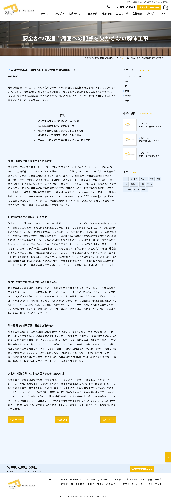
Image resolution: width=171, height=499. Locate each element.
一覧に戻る (62, 419)
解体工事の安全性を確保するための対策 (58, 121)
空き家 (128, 95)
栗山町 (136, 189)
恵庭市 (149, 184)
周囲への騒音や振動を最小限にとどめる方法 (60, 130)
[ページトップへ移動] (161, 468)
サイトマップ (155, 484)
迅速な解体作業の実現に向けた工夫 (56, 126)
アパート (144, 179)
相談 (142, 184)
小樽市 (144, 189)
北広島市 (127, 189)
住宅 (125, 184)
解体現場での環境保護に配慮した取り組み (59, 135)
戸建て (128, 91)
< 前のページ (16, 419)
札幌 (125, 179)
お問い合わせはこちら (149, 7)
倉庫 (127, 81)
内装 (158, 179)
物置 (151, 179)
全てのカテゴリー (133, 76)
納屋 (127, 100)
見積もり (134, 184)
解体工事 (134, 179)
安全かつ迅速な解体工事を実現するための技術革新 (64, 140)
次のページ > (108, 419)
